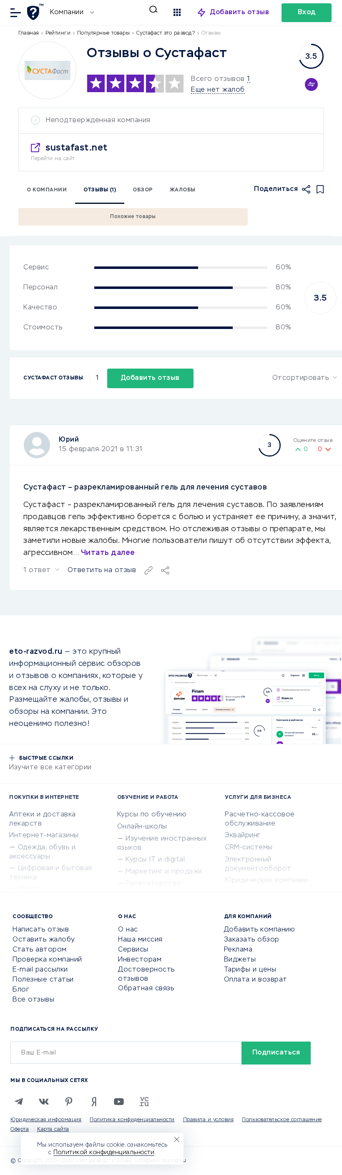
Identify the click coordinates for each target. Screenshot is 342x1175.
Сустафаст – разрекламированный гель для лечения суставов (145, 487)
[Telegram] (18, 1101)
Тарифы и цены (250, 970)
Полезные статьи (43, 980)
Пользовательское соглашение (282, 1119)
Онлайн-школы (142, 827)
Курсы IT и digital (155, 859)
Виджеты (240, 960)
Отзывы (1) (99, 190)
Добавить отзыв (239, 12)
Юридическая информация (45, 1119)
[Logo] (47, 70)
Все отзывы (33, 1000)
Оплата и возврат (255, 980)
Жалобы (183, 190)
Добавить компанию (259, 929)
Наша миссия (140, 939)
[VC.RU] (144, 1101)
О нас (128, 929)
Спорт (29, 889)
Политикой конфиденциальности (103, 1152)
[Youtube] (119, 1101)
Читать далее (108, 553)
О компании (47, 190)
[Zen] (94, 1101)
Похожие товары (133, 216)
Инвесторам (139, 960)
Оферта (19, 1129)
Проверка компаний (47, 960)
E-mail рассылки (40, 970)
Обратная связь (146, 988)
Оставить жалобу (44, 939)
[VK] (43, 1101)
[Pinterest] (68, 1101)
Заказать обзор (251, 939)
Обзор (143, 190)
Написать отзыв (41, 929)
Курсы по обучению (152, 814)
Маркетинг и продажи (164, 872)
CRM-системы (249, 847)
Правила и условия (208, 1119)
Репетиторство (153, 884)
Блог (21, 990)
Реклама (238, 950)
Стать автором (40, 950)
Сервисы (133, 950)
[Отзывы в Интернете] (36, 12)
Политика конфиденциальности (132, 1119)
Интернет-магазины (44, 835)
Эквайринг (243, 835)
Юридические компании (266, 880)
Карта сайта (53, 1129)
